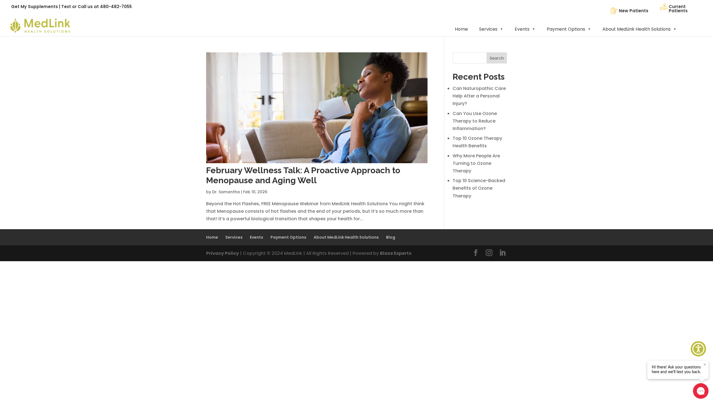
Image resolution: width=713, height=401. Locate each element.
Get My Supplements (34, 6)
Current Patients (678, 9)
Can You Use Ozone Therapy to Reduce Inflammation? (475, 121)
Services (488, 29)
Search (497, 58)
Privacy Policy (222, 253)
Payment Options (566, 29)
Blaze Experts (395, 253)
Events (522, 29)
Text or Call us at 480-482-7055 (96, 6)
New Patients (633, 11)
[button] (698, 348)
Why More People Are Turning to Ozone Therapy (476, 163)
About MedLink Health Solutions (636, 29)
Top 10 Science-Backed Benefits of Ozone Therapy (479, 188)
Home (461, 29)
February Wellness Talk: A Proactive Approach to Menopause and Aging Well (303, 175)
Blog (390, 237)
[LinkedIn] (502, 253)
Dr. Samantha (226, 192)
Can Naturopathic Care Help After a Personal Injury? (479, 96)
